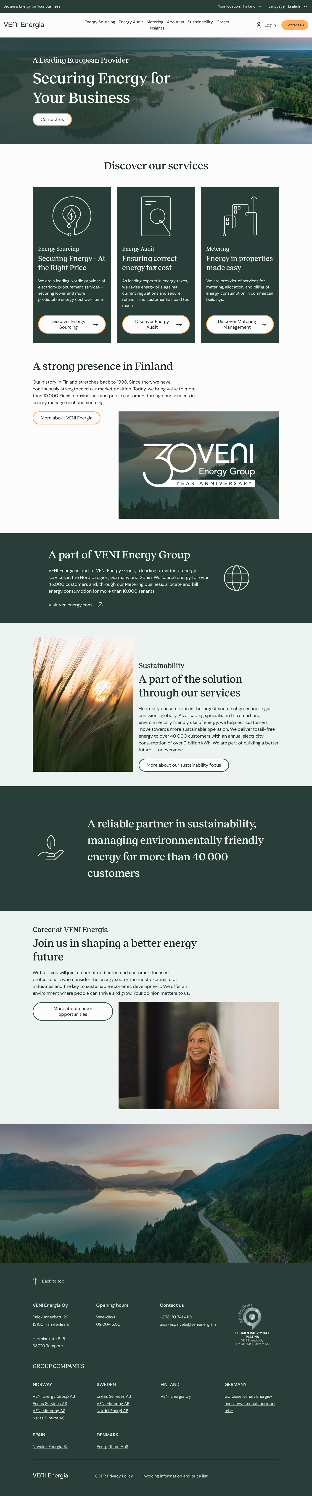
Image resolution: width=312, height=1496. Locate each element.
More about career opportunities (72, 1011)
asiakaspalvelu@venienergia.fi (188, 1324)
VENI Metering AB (113, 1403)
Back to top (53, 1281)
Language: (276, 6)
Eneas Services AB (114, 1396)
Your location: (229, 6)
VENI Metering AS (49, 1410)
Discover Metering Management (237, 324)
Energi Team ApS (112, 1446)
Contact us (295, 25)
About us (175, 22)
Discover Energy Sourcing (68, 324)
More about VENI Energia (67, 418)
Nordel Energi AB (112, 1410)
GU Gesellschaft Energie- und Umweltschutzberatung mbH (251, 1403)
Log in (270, 25)
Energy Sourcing (100, 22)
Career (223, 22)
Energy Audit (131, 22)
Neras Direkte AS (48, 1418)
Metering (155, 22)
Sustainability (200, 22)
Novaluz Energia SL (50, 1446)
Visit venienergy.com (70, 605)
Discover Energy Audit (152, 324)
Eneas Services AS (50, 1403)
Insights (157, 28)
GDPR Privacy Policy (114, 1476)
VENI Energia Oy (176, 1396)
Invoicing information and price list (175, 1476)
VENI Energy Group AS (54, 1396)
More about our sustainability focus (184, 765)
